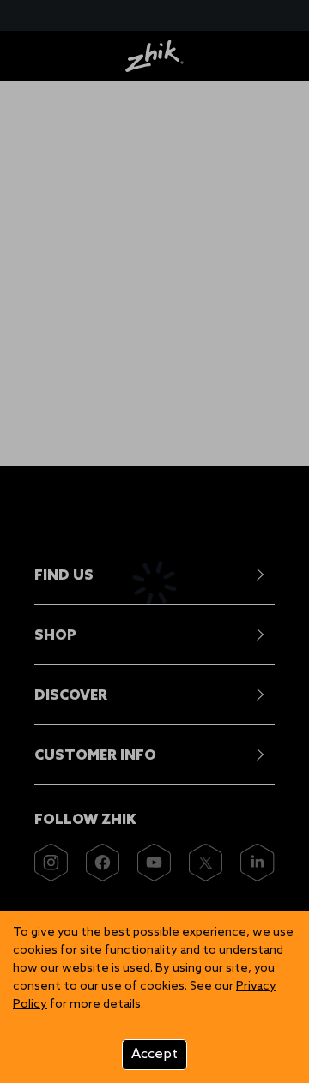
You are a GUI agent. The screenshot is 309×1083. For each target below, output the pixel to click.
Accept (154, 1054)
